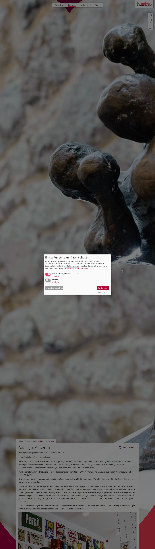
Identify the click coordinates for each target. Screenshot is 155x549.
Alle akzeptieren (103, 288)
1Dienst (55, 276)
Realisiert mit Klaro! (103, 292)
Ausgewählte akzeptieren (54, 288)
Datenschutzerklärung (72, 268)
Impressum (84, 268)
